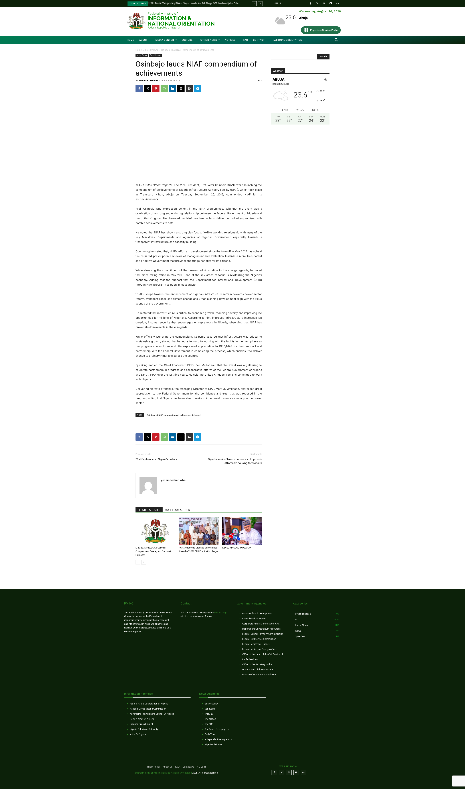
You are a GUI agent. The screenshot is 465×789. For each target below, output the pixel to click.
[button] (336, 40)
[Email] (181, 88)
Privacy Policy (153, 766)
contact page (220, 612)
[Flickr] (337, 3)
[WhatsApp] (164, 88)
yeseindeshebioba (148, 80)
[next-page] (143, 562)
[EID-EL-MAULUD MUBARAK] (242, 531)
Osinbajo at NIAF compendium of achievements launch (174, 415)
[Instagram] (324, 3)
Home (139, 49)
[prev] (254, 3)
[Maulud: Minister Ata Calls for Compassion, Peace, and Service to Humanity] (155, 531)
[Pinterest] (155, 88)
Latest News (151, 49)
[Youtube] (331, 3)
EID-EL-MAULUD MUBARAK (237, 547)
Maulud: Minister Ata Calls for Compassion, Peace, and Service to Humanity (154, 551)
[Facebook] (311, 3)
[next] (260, 3)
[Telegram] (197, 88)
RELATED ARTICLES (149, 509)
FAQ (177, 766)
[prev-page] (138, 562)
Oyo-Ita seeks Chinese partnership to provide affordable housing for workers (235, 461)
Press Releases (155, 55)
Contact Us (188, 766)
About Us (167, 766)
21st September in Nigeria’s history (156, 459)
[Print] (189, 88)
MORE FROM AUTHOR (177, 509)
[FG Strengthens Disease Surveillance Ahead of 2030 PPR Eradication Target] (199, 531)
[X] (147, 88)
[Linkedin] (172, 88)
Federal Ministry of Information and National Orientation (163, 772)
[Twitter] (317, 3)
